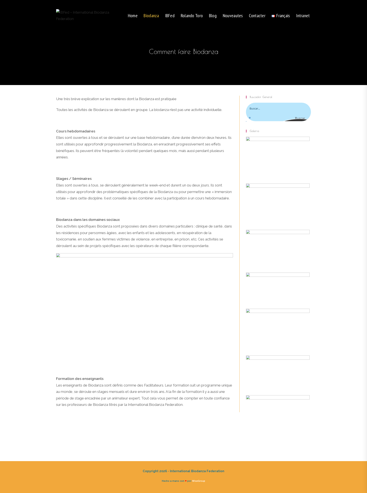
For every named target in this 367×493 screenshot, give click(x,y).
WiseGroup (198, 481)
